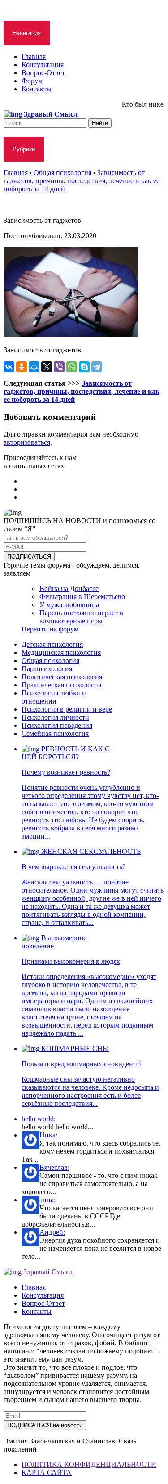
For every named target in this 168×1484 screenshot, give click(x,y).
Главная (34, 56)
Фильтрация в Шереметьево (82, 596)
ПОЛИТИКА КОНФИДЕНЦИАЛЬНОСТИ (89, 1464)
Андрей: (52, 1232)
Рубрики (24, 149)
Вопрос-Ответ (43, 73)
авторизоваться (27, 442)
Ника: (48, 1135)
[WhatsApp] (71, 366)
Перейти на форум (50, 629)
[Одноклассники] (21, 366)
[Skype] (84, 366)
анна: (47, 1200)
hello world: (39, 1119)
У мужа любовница (69, 605)
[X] (46, 366)
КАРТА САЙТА (47, 1472)
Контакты (37, 89)
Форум (32, 81)
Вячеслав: (54, 1167)
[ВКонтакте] (9, 366)
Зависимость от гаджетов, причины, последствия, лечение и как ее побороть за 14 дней (81, 391)
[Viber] (59, 366)
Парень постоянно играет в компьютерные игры (81, 617)
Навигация (27, 33)
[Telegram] (96, 366)
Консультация (43, 64)
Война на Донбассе (69, 588)
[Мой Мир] (34, 366)
